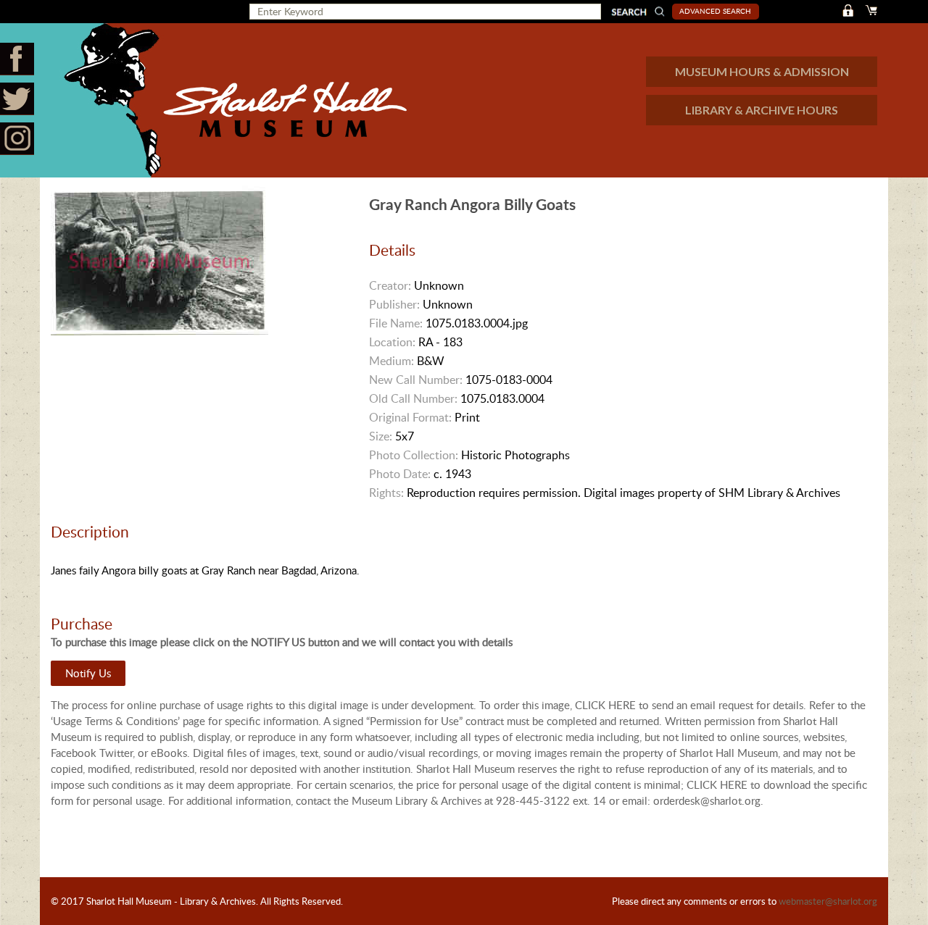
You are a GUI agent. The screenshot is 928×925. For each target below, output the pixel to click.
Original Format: (410, 417)
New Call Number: (416, 380)
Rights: (386, 493)
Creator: (390, 285)
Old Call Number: (413, 398)
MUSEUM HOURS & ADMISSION (762, 71)
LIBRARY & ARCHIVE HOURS (761, 110)
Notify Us (88, 673)
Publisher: (394, 304)
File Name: (396, 323)
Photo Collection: (413, 455)
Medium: (391, 361)
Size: (380, 436)
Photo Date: (400, 474)
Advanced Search (715, 11)
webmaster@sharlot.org (828, 901)
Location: (392, 342)
